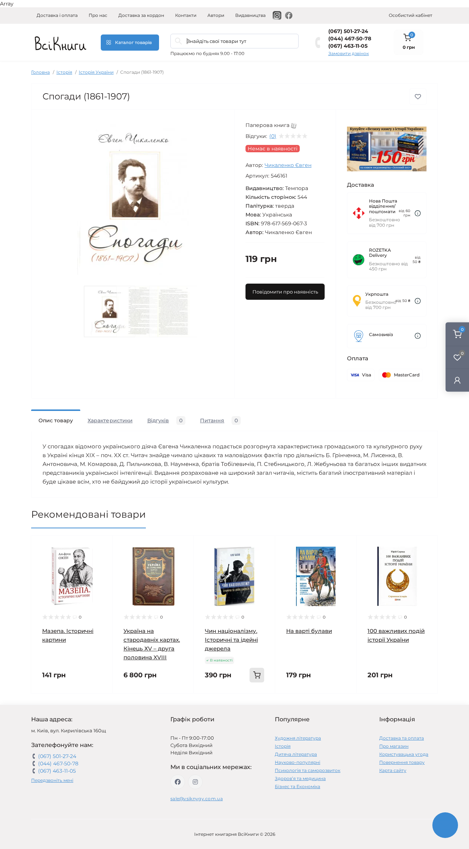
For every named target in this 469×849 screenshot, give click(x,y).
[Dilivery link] (418, 213)
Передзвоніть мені (52, 780)
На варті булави (309, 630)
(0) (272, 136)
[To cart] (257, 675)
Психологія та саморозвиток (307, 770)
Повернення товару (402, 762)
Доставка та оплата (401, 738)
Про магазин (394, 746)
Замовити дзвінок (348, 53)
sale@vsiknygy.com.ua (196, 798)
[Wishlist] (101, 560)
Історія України (96, 72)
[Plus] (260, 704)
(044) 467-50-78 (349, 38)
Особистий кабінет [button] (410, 15)
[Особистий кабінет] (457, 380)
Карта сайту (392, 770)
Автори (215, 15)
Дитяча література (296, 754)
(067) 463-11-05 (348, 46)
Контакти (185, 15)
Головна (40, 72)
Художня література (298, 738)
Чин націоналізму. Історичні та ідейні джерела (231, 639)
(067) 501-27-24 (348, 31)
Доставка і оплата (57, 15)
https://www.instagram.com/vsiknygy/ (195, 782)
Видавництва (250, 15)
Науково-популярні (297, 762)
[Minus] (209, 704)
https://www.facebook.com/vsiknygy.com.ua (177, 782)
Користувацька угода (403, 754)
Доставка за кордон (141, 15)
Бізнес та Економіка (297, 786)
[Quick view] (101, 546)
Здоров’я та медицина (300, 778)
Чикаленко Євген (288, 165)
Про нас (98, 15)
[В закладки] (417, 96)
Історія (64, 72)
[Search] (178, 41)
